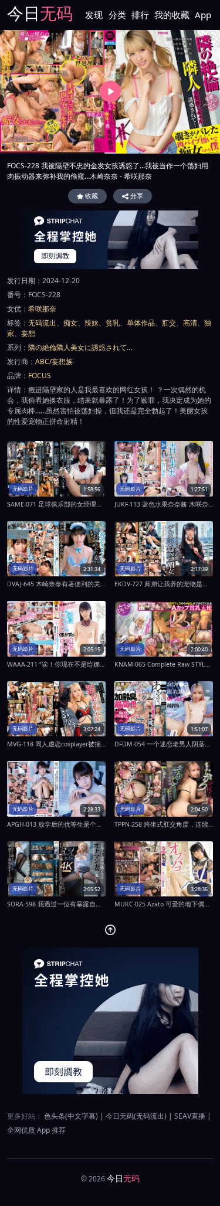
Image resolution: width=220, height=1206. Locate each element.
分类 (117, 15)
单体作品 (141, 323)
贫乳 (113, 323)
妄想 (28, 333)
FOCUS (39, 376)
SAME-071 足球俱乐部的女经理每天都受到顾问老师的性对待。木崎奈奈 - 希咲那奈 (56, 504)
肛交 (169, 323)
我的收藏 (171, 15)
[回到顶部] (110, 930)
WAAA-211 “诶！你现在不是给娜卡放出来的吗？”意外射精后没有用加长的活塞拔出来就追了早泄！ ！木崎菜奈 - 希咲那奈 (56, 664)
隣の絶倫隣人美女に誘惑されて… (80, 347)
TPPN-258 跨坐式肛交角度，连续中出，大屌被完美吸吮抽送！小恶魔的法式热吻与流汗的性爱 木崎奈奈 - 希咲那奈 (163, 824)
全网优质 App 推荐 (36, 1130)
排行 (140, 15)
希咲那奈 (42, 309)
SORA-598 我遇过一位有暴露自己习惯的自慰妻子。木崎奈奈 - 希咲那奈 (56, 904)
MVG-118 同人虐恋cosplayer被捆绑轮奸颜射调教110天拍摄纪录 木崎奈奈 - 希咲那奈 (56, 744)
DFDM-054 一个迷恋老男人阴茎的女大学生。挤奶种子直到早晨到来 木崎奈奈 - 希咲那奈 (163, 744)
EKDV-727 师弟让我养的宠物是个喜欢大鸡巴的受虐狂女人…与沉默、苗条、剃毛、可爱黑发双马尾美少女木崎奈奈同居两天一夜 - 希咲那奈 (163, 584)
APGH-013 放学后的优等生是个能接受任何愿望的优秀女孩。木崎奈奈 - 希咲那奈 (56, 824)
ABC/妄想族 (54, 361)
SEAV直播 (189, 1116)
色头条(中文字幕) (71, 1116)
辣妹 (91, 323)
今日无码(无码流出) (136, 1116)
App (203, 15)
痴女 (70, 323)
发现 (94, 15)
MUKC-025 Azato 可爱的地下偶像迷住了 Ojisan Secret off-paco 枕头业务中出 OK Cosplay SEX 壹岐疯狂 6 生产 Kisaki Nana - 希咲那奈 (163, 904)
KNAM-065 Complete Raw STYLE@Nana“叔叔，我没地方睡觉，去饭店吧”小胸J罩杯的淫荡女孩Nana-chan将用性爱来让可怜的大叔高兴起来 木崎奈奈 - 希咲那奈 (163, 664)
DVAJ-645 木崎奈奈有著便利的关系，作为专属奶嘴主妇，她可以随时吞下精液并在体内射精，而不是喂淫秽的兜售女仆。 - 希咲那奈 (56, 584)
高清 (190, 323)
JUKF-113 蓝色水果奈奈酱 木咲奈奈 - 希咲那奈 (163, 504)
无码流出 (42, 323)
